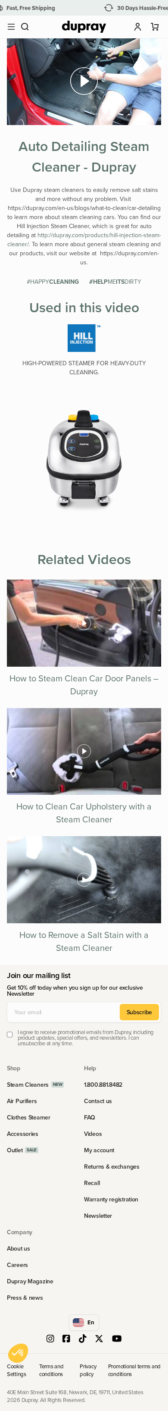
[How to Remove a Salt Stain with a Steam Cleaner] (84, 879)
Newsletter (98, 1215)
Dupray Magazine (30, 1281)
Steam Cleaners (28, 1084)
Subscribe (139, 1012)
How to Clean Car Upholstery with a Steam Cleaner (84, 812)
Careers (17, 1264)
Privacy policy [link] (88, 1370)
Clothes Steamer (28, 1117)
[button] (25, 27)
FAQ (89, 1117)
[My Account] (138, 27)
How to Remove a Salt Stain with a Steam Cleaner (84, 941)
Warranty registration (111, 1199)
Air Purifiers (22, 1101)
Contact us (98, 1101)
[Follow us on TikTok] (83, 1339)
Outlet (14, 1150)
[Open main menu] (11, 27)
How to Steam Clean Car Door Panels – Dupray (84, 684)
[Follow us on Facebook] (66, 1339)
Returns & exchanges (112, 1166)
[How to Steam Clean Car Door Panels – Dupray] (84, 623)
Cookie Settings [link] (16, 1370)
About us (18, 1248)
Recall (92, 1183)
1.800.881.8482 (103, 1084)
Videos (93, 1133)
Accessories (22, 1133)
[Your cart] (155, 27)
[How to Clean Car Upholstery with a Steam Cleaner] (84, 751)
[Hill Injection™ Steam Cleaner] (84, 338)
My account (99, 1150)
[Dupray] (84, 27)
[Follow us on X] (99, 1339)
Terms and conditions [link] (51, 1370)
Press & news (25, 1297)
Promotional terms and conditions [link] (134, 1370)
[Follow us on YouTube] (117, 1339)
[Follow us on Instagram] (50, 1339)
